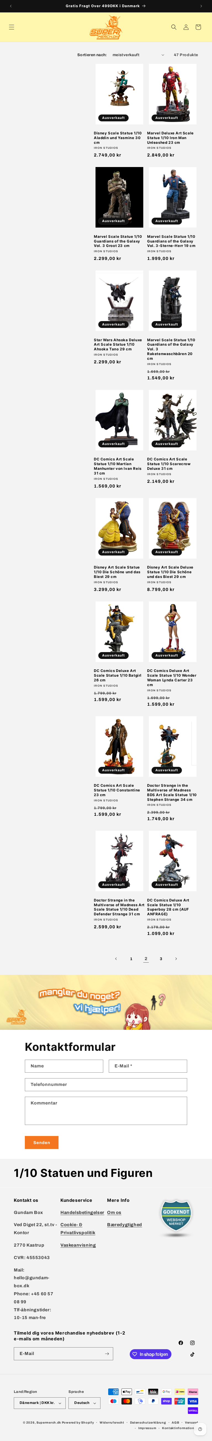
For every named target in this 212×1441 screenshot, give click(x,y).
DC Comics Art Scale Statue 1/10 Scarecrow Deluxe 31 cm (169, 464)
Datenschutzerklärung (148, 1422)
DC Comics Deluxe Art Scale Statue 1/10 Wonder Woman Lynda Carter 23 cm (171, 677)
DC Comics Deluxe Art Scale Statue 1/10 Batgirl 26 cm (118, 675)
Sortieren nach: (92, 55)
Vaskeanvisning (78, 1245)
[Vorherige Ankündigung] (11, 6)
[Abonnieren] (107, 1353)
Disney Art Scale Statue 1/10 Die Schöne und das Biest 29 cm (117, 572)
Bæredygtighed (124, 1224)
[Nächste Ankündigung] (201, 6)
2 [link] (146, 958)
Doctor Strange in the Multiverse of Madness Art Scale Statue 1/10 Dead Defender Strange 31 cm (119, 907)
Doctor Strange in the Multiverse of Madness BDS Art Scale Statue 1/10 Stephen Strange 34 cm (172, 792)
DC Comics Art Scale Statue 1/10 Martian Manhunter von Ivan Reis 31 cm (118, 466)
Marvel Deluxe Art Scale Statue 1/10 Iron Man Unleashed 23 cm (170, 138)
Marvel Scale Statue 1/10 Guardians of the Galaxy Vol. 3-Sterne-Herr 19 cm (171, 241)
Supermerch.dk (48, 1422)
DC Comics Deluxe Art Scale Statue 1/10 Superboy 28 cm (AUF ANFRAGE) (168, 907)
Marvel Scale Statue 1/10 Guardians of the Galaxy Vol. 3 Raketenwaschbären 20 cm (171, 349)
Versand (191, 1422)
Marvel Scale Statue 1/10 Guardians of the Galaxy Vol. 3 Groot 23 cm (118, 241)
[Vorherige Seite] (116, 959)
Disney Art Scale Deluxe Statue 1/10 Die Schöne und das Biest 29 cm (170, 572)
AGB (175, 1422)
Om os (114, 1212)
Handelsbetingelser (82, 1212)
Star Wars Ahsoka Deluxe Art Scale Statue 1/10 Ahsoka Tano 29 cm (118, 344)
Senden (41, 1142)
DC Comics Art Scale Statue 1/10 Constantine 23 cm (117, 790)
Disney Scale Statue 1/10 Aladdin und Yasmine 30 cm (118, 138)
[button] (12, 27)
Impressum (147, 1428)
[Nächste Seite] (176, 959)
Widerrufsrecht (112, 1422)
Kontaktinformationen (180, 1428)
